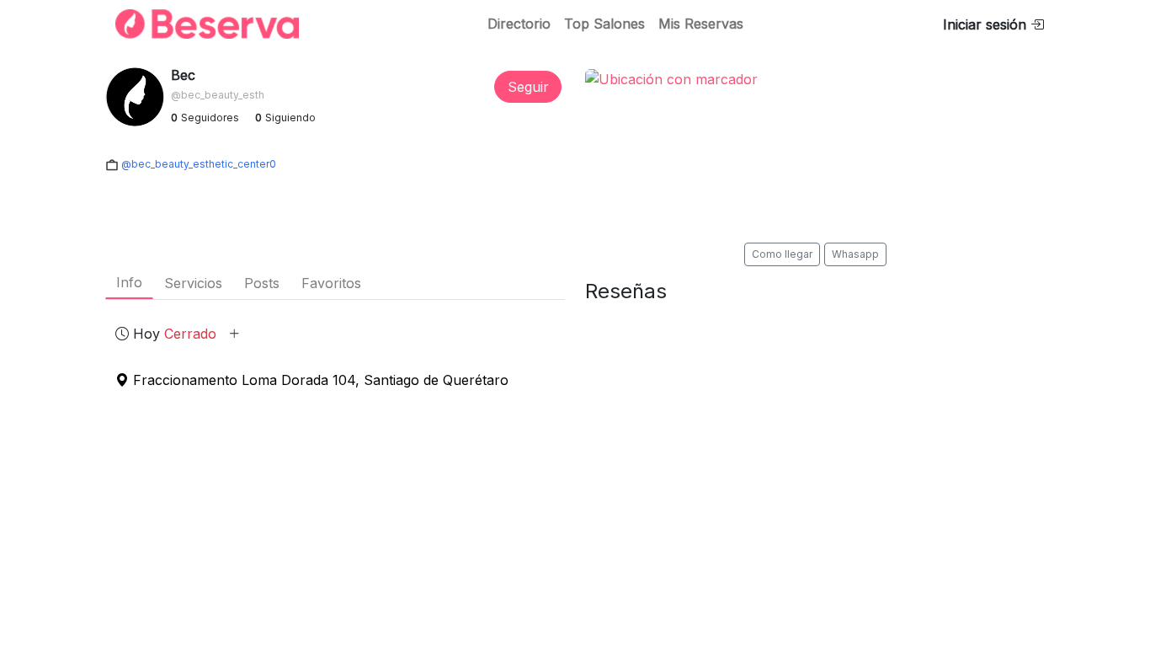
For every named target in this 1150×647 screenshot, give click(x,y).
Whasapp (855, 254)
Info (129, 282)
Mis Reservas (700, 23)
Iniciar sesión (986, 24)
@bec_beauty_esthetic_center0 (197, 164)
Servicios (193, 283)
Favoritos (331, 283)
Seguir (528, 86)
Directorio (519, 23)
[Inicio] (197, 24)
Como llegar (782, 254)
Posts (262, 283)
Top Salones (604, 23)
